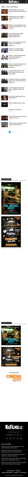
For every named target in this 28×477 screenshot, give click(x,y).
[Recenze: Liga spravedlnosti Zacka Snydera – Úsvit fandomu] (4, 43)
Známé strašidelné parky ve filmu (16, 103)
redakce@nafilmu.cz (17, 434)
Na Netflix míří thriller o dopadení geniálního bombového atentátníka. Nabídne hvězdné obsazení (12, 447)
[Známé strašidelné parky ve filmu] (4, 104)
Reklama (18, 470)
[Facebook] (7, 438)
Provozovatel (11, 470)
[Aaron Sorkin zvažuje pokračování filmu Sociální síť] (4, 98)
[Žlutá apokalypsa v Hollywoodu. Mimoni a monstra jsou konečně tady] (4, 11)
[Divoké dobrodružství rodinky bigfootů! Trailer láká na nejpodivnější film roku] (4, 35)
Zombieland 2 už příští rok (14, 109)
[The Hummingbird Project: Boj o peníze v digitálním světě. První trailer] (4, 89)
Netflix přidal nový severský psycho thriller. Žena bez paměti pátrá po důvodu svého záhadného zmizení (13, 459)
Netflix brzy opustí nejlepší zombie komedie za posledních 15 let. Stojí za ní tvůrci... (17, 26)
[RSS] (14, 438)
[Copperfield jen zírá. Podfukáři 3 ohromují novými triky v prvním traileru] (4, 18)
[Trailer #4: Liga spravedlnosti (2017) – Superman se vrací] (4, 118)
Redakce (16, 472)
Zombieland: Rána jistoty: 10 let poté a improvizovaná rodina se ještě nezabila (16, 72)
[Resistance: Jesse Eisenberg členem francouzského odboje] (4, 50)
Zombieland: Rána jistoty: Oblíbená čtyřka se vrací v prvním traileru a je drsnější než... (17, 81)
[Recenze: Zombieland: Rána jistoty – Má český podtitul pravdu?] (4, 65)
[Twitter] (17, 438)
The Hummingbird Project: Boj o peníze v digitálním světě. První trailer (16, 89)
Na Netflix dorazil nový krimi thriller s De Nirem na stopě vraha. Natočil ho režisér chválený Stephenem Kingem (13, 463)
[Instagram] (10, 438)
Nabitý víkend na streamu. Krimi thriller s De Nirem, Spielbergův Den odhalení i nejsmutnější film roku (11, 451)
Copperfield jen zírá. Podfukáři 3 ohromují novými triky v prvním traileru (16, 18)
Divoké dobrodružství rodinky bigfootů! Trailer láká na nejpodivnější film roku (15, 35)
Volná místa (23, 472)
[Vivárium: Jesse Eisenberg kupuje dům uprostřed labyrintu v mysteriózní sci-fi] (4, 57)
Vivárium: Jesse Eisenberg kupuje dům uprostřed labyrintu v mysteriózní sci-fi (16, 57)
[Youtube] (21, 438)
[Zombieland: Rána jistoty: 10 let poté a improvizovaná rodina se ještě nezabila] (4, 72)
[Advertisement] (14, 270)
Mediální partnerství (7, 472)
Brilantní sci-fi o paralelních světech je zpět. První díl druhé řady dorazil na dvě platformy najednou (13, 455)
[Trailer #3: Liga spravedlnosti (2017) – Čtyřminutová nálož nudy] (4, 124)
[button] (2, 2)
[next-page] (18, 132)
